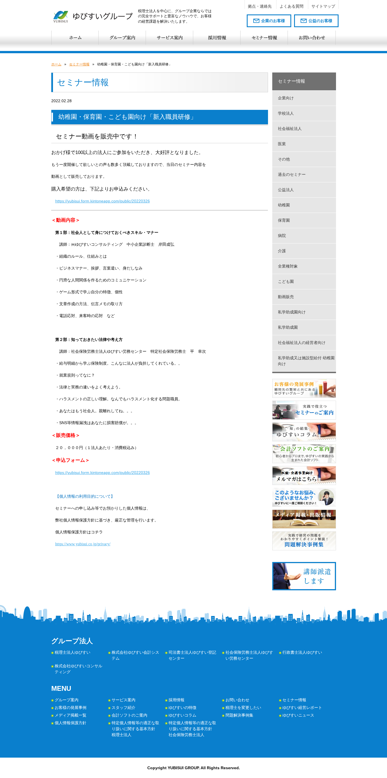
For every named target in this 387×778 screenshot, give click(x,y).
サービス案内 (123, 700)
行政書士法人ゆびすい (302, 652)
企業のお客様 (273, 20)
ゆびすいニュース (298, 715)
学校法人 (286, 113)
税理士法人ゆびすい (72, 652)
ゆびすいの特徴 (182, 707)
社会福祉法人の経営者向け (302, 342)
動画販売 (286, 296)
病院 (282, 235)
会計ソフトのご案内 (129, 715)
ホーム (56, 64)
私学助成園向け (292, 312)
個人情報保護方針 (70, 723)
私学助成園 (288, 327)
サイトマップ (323, 6)
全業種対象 (288, 266)
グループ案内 (66, 700)
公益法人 (286, 189)
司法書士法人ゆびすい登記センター (192, 655)
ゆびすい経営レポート (302, 707)
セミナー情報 (79, 64)
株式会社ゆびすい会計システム (135, 655)
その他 (284, 159)
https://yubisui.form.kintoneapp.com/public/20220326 (102, 201)
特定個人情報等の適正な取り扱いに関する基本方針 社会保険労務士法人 (192, 729)
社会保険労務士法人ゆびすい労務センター (249, 655)
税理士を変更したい (243, 707)
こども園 (286, 281)
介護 (282, 251)
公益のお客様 (320, 20)
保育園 (284, 220)
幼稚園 (284, 205)
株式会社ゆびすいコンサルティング (78, 669)
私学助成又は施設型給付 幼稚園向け (306, 361)
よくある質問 (291, 6)
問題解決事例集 (239, 715)
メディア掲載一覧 (70, 715)
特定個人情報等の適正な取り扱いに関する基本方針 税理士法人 (135, 729)
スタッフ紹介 (123, 707)
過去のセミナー (292, 174)
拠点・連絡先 (260, 6)
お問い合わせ (237, 700)
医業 (282, 144)
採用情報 (176, 700)
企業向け (286, 98)
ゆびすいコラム (182, 715)
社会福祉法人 (290, 128)
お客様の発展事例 (70, 707)
